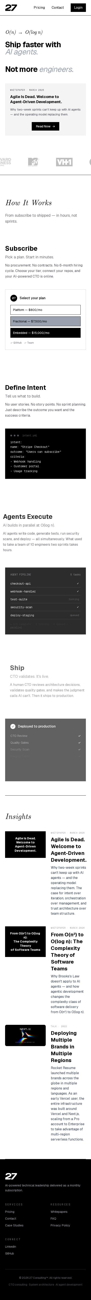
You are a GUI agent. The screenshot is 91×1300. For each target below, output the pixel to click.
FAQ (53, 1218)
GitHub (9, 1253)
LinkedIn (10, 1247)
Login (78, 7)
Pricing (39, 7)
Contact (58, 7)
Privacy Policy (60, 1225)
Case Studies (14, 1225)
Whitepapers (59, 1212)
